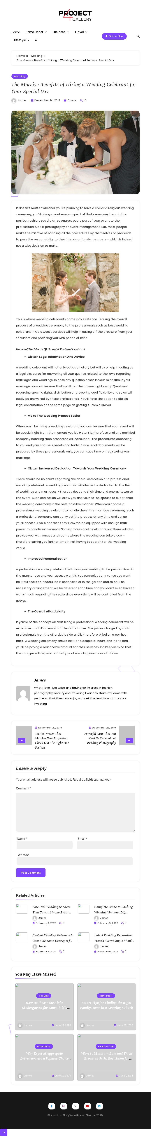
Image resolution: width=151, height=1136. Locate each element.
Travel (79, 32)
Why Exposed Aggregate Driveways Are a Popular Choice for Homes (44, 1058)
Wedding (19, 76)
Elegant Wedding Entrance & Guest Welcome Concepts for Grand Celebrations (53, 940)
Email (82, 838)
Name (22, 838)
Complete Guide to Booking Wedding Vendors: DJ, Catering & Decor (113, 912)
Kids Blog (44, 995)
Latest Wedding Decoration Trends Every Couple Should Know (114, 940)
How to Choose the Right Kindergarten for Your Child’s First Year (44, 1008)
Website (23, 855)
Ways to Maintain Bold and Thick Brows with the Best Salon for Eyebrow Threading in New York (106, 1058)
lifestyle (20, 40)
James (22, 100)
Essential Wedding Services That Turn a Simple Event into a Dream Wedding (52, 912)
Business (59, 32)
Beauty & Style (105, 1046)
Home (15, 32)
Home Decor (34, 32)
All (36, 40)
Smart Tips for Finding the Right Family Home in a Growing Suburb (106, 1005)
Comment (23, 788)
